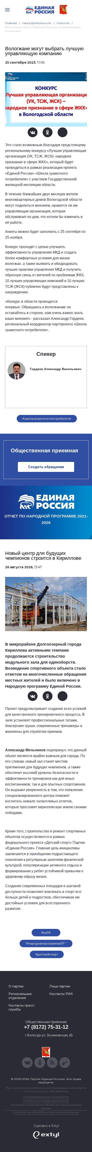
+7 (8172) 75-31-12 (46, 1027)
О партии (15, 986)
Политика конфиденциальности (46, 1100)
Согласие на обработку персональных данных (46, 1112)
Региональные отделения (20, 996)
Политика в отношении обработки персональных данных (46, 1106)
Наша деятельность (36, 23)
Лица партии (59, 986)
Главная (11, 23)
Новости (63, 23)
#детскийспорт (47, 954)
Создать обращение (46, 467)
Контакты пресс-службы (21, 1007)
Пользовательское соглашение (46, 1096)
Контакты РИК (61, 994)
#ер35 (46, 932)
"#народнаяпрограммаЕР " (46, 943)
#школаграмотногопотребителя (46, 418)
